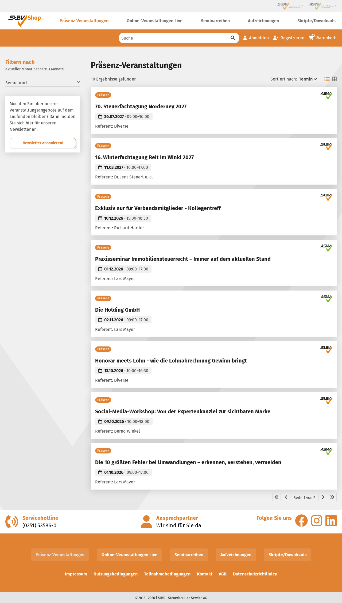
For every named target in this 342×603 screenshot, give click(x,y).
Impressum (76, 574)
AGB (223, 574)
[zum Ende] (332, 497)
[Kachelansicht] (334, 79)
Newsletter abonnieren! (43, 143)
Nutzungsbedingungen (116, 574)
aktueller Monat (18, 69)
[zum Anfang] (276, 497)
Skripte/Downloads (288, 554)
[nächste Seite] (322, 497)
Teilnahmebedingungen (167, 574)
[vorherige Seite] (286, 497)
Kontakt (204, 574)
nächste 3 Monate (48, 69)
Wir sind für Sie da (178, 525)
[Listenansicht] (327, 79)
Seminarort (16, 82)
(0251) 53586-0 (39, 525)
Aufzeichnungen (235, 554)
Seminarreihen (188, 554)
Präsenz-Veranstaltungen (60, 554)
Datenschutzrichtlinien (255, 574)
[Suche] (232, 38)
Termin (306, 79)
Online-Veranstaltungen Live (129, 554)
